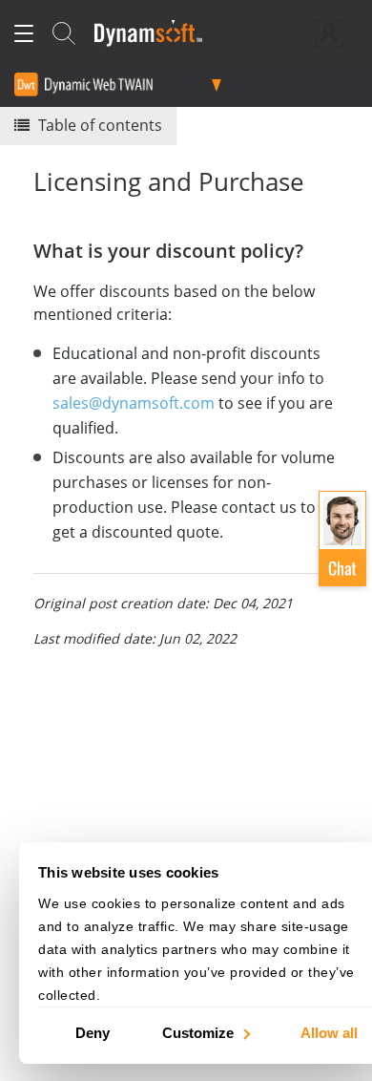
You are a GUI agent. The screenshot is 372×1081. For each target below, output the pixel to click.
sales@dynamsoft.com (133, 402)
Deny (92, 1032)
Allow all (329, 1032)
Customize (198, 1032)
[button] (342, 538)
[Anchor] (313, 249)
